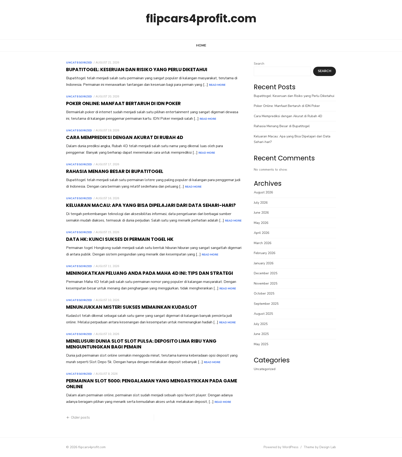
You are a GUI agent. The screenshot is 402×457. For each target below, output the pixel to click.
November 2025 (265, 283)
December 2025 (265, 273)
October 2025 (264, 293)
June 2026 (261, 212)
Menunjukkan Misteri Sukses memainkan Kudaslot (131, 307)
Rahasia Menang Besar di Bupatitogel (114, 171)
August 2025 (263, 313)
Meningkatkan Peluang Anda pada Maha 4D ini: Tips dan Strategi (149, 273)
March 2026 (262, 243)
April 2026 (261, 233)
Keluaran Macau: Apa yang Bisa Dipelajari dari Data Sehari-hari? (151, 205)
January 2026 (263, 263)
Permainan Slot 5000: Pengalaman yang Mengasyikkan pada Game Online (151, 384)
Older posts (80, 417)
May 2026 (261, 223)
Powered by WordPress (281, 447)
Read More (217, 85)
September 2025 (266, 303)
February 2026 (264, 253)
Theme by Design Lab (320, 447)
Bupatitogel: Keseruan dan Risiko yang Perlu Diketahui (136, 69)
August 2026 (263, 192)
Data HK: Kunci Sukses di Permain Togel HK (120, 239)
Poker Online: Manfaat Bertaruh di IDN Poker (123, 103)
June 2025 (261, 334)
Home (201, 45)
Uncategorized (79, 62)
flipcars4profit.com (201, 18)
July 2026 (261, 202)
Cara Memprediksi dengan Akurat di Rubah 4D (124, 137)
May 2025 (261, 344)
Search (259, 63)
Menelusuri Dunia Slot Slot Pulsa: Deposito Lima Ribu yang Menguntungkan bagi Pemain (141, 344)
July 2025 (261, 324)
